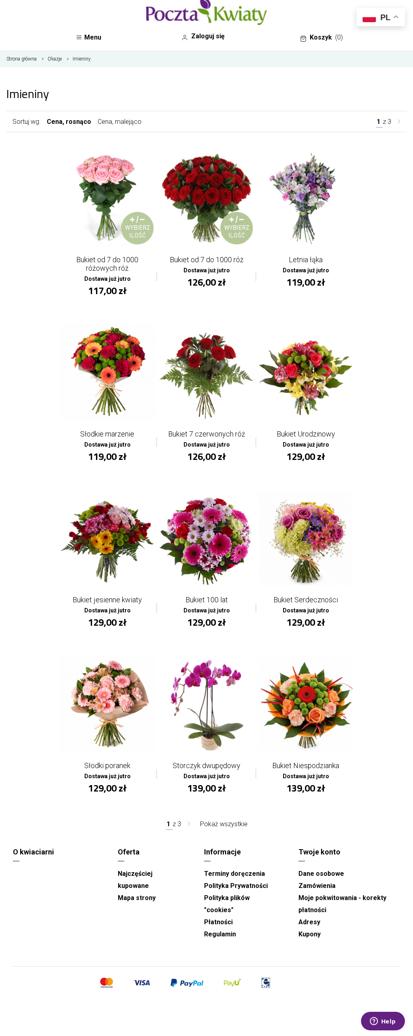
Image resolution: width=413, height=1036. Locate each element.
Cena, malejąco (120, 121)
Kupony (309, 934)
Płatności (218, 922)
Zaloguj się (208, 36)
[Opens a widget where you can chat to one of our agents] (383, 1022)
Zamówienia (317, 886)
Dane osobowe (321, 873)
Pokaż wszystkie (224, 824)
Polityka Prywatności (236, 886)
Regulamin (220, 934)
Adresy (309, 922)
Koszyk (326, 37)
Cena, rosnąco (69, 121)
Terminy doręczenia (234, 873)
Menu (92, 37)
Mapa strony (137, 898)
